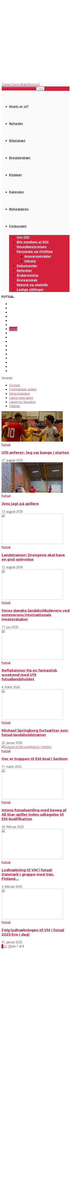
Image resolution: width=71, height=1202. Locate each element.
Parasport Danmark (11, 1165)
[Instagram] (16, 1132)
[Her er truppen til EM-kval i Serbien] (27, 747)
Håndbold (15, 341)
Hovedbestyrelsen (32, 247)
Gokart (13, 333)
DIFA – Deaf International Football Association (24, 1168)
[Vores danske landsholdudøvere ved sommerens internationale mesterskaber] (32, 598)
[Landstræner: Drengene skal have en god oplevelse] (32, 543)
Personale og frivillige (35, 251)
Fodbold (14, 325)
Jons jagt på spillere (20, 503)
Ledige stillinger (30, 289)
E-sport (14, 320)
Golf (12, 337)
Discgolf (14, 316)
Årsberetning (27, 275)
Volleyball (15, 371)
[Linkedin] (26, 1132)
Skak (12, 366)
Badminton (16, 304)
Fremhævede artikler (23, 389)
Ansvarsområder (37, 256)
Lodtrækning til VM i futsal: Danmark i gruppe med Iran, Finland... (28, 874)
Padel (13, 354)
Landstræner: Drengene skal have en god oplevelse (33, 557)
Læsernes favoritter (22, 402)
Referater (24, 270)
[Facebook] (6, 1132)
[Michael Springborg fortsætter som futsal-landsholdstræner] (32, 718)
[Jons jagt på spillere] (32, 492)
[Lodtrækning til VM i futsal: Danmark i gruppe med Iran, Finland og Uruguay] (32, 858)
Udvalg (30, 261)
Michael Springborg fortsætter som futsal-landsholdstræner (35, 732)
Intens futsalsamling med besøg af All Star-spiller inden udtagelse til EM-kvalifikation (34, 814)
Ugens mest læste (21, 398)
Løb (11, 346)
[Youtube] (36, 1132)
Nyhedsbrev (19, 209)
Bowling (14, 308)
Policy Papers (8, 1106)
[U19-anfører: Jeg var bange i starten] (32, 440)
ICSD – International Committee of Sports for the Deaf (29, 1158)
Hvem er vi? (18, 106)
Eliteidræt (17, 141)
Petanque (15, 358)
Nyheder (16, 123)
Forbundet (17, 226)
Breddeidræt (19, 158)
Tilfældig (14, 406)
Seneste (14, 385)
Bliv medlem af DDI (32, 242)
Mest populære (19, 393)
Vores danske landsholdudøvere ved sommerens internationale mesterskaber (35, 614)
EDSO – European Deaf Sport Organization (23, 1155)
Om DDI (23, 237)
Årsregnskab (27, 280)
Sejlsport (15, 362)
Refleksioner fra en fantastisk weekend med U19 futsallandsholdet (29, 674)
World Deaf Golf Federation (15, 1161)
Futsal (13, 329)
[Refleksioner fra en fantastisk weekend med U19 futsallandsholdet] (32, 658)
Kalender (16, 192)
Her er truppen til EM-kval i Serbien (35, 759)
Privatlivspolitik (9, 1103)
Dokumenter (27, 266)
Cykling (13, 312)
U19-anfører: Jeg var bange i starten (35, 452)
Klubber (15, 175)
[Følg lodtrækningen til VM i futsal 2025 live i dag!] (32, 918)
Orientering (16, 350)
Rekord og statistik (32, 285)
